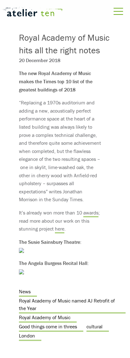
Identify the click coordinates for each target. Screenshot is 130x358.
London (27, 335)
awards (90, 212)
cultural (94, 326)
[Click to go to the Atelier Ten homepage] (32, 13)
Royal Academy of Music (44, 317)
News (25, 291)
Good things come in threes (48, 326)
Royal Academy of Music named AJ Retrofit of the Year (67, 304)
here (59, 229)
